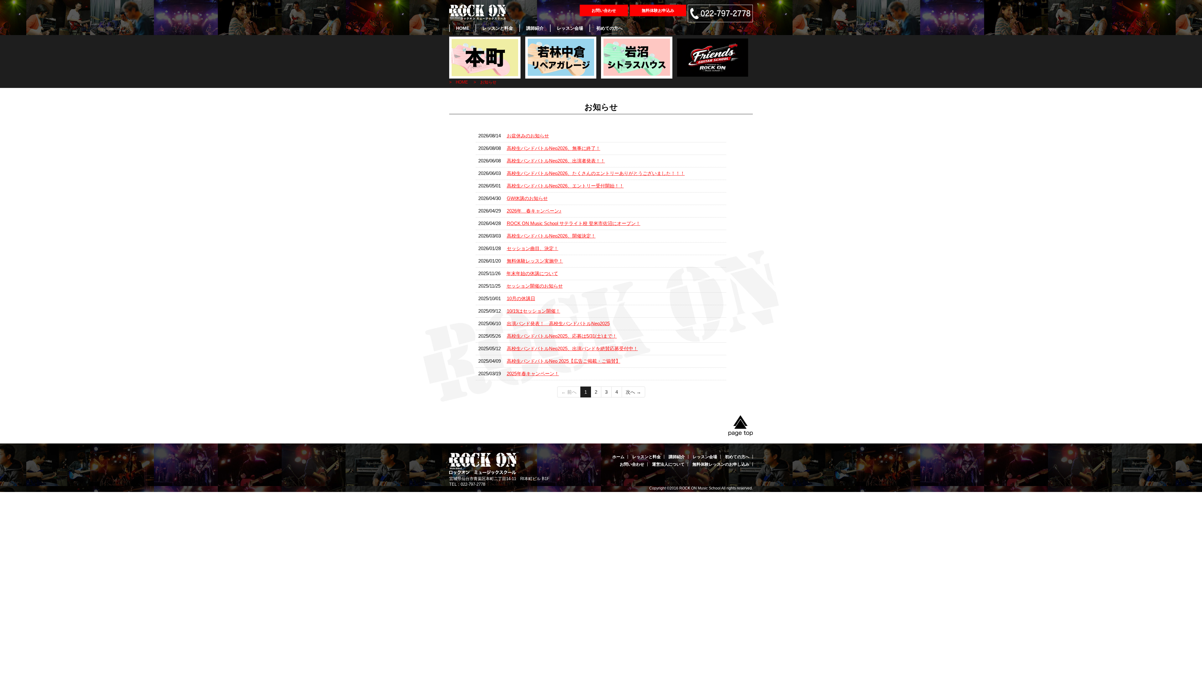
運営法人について (668, 464)
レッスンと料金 (497, 28)
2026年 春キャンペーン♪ (534, 210)
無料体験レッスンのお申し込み (720, 464)
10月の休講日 (521, 298)
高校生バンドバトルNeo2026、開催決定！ (551, 235)
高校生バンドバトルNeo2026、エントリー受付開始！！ (565, 185)
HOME (462, 28)
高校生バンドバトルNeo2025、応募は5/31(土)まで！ (562, 336)
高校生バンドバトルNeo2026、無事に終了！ (553, 148)
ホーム (618, 456)
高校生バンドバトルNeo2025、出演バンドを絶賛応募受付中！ (572, 348)
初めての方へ (609, 28)
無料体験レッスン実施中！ (535, 261)
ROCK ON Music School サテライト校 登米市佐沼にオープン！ (573, 223)
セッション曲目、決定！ (532, 248)
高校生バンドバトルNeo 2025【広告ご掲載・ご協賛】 (563, 361)
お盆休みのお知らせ (528, 135)
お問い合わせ (604, 10)
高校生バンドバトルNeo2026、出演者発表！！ (556, 160)
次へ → (633, 392)
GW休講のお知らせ (527, 198)
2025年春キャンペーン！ (533, 373)
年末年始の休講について (532, 273)
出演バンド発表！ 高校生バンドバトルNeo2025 (558, 323)
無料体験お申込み (658, 10)
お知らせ (488, 82)
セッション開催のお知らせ (534, 286)
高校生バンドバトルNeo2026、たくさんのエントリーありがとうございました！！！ (596, 173)
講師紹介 (535, 28)
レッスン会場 (570, 28)
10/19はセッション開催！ (533, 311)
